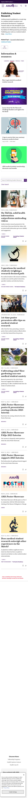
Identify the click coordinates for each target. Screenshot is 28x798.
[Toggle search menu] (21, 5)
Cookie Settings (13, 792)
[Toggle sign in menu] (26, 6)
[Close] (24, 775)
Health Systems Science (14, 762)
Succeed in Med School (17, 40)
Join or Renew (16, 6)
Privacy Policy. (6, 787)
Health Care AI (14, 765)
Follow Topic (4, 48)
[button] (14, 1)
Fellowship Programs (14, 759)
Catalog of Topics (6, 42)
